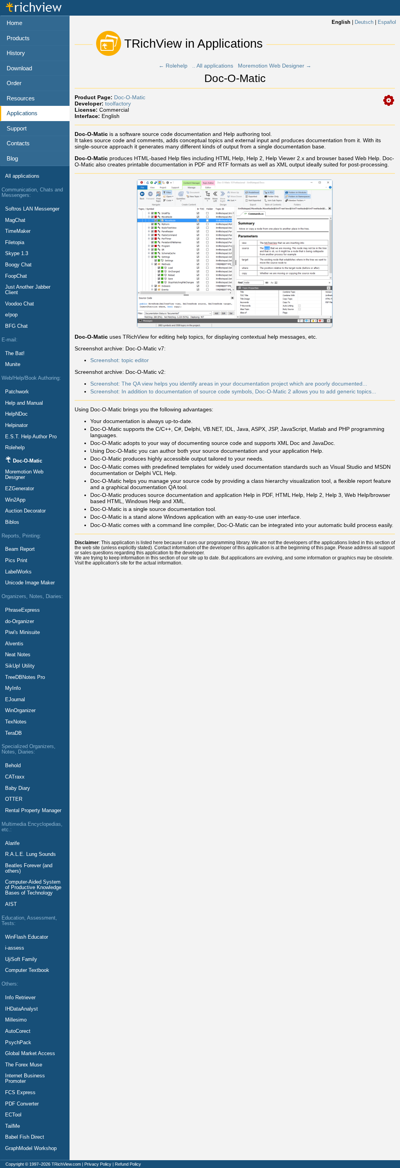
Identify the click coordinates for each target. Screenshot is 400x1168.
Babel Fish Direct (24, 1137)
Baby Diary (17, 788)
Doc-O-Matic (129, 97)
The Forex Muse (23, 1065)
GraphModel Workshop (31, 1148)
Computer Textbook (27, 970)
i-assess (14, 948)
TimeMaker (17, 231)
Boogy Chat (18, 265)
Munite (12, 364)
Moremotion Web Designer (24, 474)
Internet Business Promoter (25, 1078)
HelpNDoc (16, 414)
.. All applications (212, 66)
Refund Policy (128, 1164)
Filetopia (14, 242)
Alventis (14, 644)
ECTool (13, 1115)
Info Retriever (20, 997)
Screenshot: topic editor (119, 360)
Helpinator (16, 425)
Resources (21, 98)
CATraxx (15, 777)
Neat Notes (17, 654)
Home (14, 23)
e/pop (11, 315)
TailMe (12, 1126)
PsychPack (18, 1042)
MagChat (15, 220)
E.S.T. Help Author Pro (31, 436)
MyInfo (13, 688)
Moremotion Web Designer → (274, 66)
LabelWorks (18, 572)
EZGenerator (19, 488)
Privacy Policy (97, 1164)
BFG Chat (16, 326)
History (16, 53)
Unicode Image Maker (30, 583)
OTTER (13, 799)
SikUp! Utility (20, 666)
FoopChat (16, 276)
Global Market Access (30, 1053)
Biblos (12, 522)
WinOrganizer (20, 710)
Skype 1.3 (16, 253)
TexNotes (16, 722)
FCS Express (20, 1092)
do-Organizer (19, 621)
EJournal (15, 699)
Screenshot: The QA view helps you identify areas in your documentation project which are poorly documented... (228, 383)
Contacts (18, 143)
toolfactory (118, 103)
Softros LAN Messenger (32, 209)
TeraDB (13, 733)
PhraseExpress (22, 610)
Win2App (15, 500)
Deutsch (364, 22)
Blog (12, 158)
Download (19, 68)
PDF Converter (22, 1104)
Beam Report (20, 549)
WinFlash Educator (26, 937)
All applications (22, 176)
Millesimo (16, 1020)
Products (18, 38)
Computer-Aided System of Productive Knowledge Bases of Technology (33, 887)
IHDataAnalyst (21, 1009)
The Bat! (15, 353)
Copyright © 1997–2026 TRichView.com (43, 1164)
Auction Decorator (25, 511)
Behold (13, 765)
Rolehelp (15, 447)
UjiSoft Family (21, 959)
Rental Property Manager (33, 810)
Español (387, 22)
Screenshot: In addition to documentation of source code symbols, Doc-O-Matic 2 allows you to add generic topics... (233, 391)
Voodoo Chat (19, 304)
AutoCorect (17, 1031)
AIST (11, 904)
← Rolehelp (173, 66)
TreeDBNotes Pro (25, 677)
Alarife (12, 843)
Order (14, 83)
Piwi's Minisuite (22, 632)
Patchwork (17, 392)
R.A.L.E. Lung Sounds (30, 854)
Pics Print (16, 560)
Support (17, 128)
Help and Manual (24, 403)
